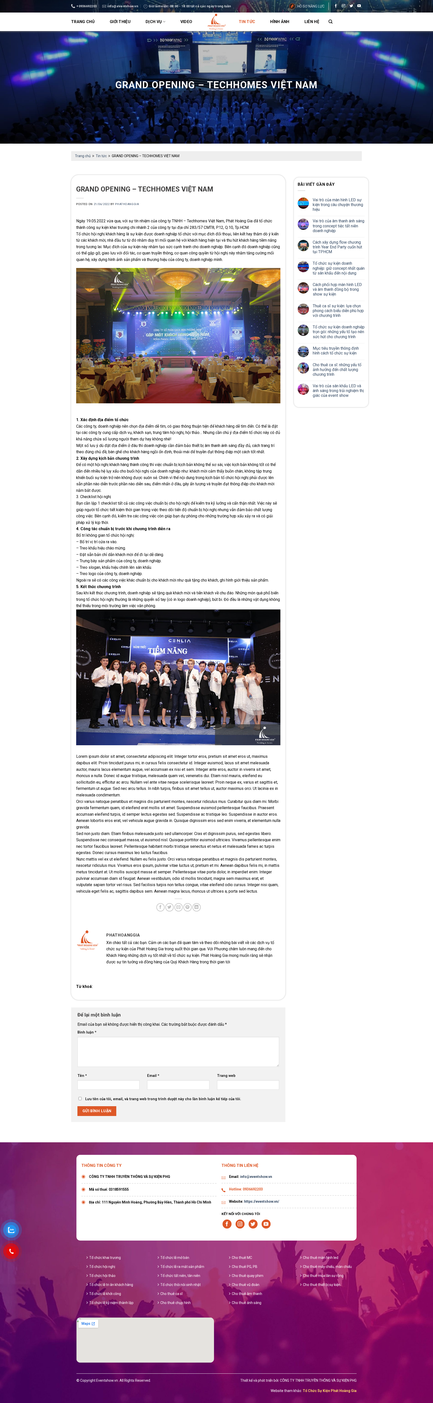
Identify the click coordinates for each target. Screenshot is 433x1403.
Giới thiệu (120, 21)
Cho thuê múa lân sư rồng (323, 1276)
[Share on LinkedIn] (196, 907)
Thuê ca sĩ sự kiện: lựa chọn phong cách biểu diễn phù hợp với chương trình (338, 311)
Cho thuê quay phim (247, 1276)
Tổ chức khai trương (105, 1258)
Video (186, 21)
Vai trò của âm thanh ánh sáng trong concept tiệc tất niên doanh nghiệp (338, 226)
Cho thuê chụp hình (175, 1303)
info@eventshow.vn (256, 1177)
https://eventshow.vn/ (261, 1201)
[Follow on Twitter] (350, 6)
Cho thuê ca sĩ (171, 1294)
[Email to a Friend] (178, 907)
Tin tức (247, 21)
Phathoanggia (127, 204)
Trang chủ (83, 21)
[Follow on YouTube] (358, 6)
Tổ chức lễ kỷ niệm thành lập (111, 1303)
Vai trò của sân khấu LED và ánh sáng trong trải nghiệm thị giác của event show (338, 391)
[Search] (331, 22)
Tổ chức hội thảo (102, 1276)
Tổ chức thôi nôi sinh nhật (180, 1285)
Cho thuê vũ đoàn (245, 1285)
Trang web (226, 1076)
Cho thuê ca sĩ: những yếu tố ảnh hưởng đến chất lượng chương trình (337, 369)
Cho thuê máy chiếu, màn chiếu (327, 1267)
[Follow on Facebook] (335, 6)
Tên (82, 1076)
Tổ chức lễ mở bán (174, 1258)
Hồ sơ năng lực (310, 6)
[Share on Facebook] (160, 907)
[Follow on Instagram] (342, 6)
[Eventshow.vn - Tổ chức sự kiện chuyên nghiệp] (216, 22)
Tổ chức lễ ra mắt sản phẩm (182, 1267)
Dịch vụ (154, 21)
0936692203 (253, 1189)
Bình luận (86, 1032)
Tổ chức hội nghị (102, 1267)
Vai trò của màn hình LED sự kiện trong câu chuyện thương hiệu (338, 205)
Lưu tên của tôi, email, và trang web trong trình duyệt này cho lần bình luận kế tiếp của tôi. (163, 1099)
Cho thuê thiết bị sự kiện (321, 1285)
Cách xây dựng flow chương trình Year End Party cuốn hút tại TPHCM (337, 247)
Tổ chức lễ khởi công (105, 1294)
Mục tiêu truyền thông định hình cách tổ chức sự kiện (336, 350)
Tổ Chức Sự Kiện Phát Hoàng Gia (330, 1391)
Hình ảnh (279, 21)
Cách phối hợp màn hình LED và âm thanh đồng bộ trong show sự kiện (337, 289)
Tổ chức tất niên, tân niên (180, 1276)
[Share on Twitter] (169, 907)
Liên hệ (311, 21)
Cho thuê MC (242, 1258)
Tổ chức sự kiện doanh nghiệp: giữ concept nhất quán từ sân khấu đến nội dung (339, 268)
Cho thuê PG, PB (244, 1267)
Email (153, 1076)
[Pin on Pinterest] (187, 907)
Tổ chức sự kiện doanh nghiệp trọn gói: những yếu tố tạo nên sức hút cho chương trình (339, 332)
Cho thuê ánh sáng (246, 1303)
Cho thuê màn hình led (320, 1258)
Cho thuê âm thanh (247, 1294)
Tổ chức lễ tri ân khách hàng (111, 1285)
